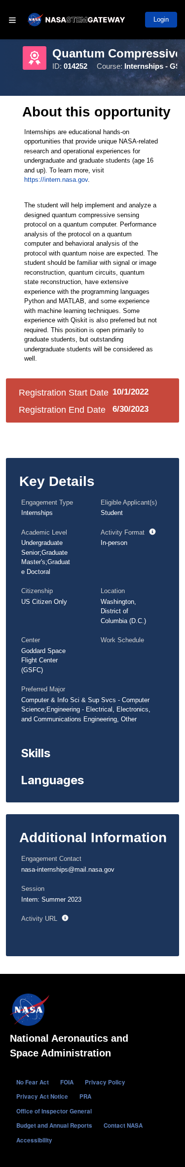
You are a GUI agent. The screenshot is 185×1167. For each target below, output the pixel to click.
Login (161, 19)
